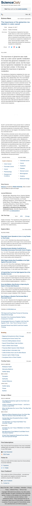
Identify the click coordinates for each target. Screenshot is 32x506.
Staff (11, 487)
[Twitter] (12, 47)
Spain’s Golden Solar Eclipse (10, 345)
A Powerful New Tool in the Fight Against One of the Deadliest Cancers (15, 273)
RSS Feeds (6, 454)
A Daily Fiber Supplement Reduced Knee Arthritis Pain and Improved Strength (15, 435)
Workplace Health (7, 367)
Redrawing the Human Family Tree (11, 338)
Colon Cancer (7, 164)
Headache (23, 166)
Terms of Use (23, 489)
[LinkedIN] (17, 47)
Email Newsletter (7, 452)
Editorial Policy (14, 489)
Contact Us (6, 483)
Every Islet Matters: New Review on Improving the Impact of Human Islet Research (15, 285)
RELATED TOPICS (6, 157)
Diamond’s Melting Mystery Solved (11, 341)
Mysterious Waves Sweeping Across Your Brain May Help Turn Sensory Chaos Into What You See (16, 415)
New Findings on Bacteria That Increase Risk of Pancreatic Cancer (14, 297)
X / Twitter (5, 468)
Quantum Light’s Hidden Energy (10, 355)
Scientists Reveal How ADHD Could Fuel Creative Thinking (14, 326)
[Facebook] (9, 47)
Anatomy (22, 176)
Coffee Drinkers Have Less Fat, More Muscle (14, 352)
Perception (5, 376)
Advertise (23, 487)
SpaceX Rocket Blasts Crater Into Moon (12, 343)
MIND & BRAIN (4, 374)
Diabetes (22, 168)
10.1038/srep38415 (14, 211)
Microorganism (24, 173)
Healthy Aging (6, 371)
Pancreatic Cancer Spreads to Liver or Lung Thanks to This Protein (15, 237)
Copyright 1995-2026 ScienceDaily (11, 492)
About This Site (5, 487)
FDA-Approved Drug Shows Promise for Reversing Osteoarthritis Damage (14, 314)
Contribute (17, 487)
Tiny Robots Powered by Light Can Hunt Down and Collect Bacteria (15, 401)
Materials (3, 186)
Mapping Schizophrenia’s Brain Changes (13, 336)
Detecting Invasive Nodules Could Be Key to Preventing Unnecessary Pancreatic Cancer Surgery (16, 249)
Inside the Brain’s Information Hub (11, 350)
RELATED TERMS (22, 157)
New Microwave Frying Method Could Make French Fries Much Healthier (15, 432)
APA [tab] (21, 216)
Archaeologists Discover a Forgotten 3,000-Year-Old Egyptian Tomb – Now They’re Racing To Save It (15, 322)
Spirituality (5, 379)
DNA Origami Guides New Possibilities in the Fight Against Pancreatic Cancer (15, 261)
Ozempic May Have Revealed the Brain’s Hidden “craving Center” (15, 418)
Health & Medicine (7, 161)
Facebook (6, 465)
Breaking (3, 332)
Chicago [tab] (27, 216)
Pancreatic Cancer (9, 166)
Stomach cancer (24, 171)
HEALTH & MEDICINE (5, 364)
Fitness (4, 388)
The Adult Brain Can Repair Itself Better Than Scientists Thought (14, 422)
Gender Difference (7, 381)
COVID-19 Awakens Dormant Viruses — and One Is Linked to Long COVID (16, 405)
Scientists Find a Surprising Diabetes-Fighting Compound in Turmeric (13, 318)
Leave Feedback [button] (7, 480)
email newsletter (22, 9)
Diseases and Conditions (7, 175)
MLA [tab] (16, 216)
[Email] (19, 47)
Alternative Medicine (7, 369)
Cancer (6, 169)
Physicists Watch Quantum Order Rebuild (13, 348)
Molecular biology (24, 178)
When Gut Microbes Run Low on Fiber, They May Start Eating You (16, 408)
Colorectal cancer (24, 160)
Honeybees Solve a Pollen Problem (11, 357)
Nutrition (4, 391)
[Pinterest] (14, 47)
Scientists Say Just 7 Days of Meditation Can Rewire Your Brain (16, 428)
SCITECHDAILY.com (11, 309)
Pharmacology (8, 171)
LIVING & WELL (4, 383)
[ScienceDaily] (10, 2)
